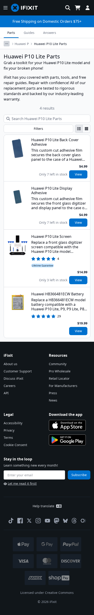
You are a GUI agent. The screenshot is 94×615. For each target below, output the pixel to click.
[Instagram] (38, 520)
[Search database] (67, 7)
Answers (49, 32)
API (6, 393)
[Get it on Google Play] (67, 439)
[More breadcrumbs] (7, 43)
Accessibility (13, 423)
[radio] (79, 129)
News (53, 400)
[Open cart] (77, 7)
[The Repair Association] (83, 520)
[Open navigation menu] (5, 7)
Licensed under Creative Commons (47, 592)
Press (53, 393)
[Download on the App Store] (67, 425)
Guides (29, 32)
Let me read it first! (22, 483)
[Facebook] (20, 520)
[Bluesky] (65, 520)
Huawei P (22, 44)
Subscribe (79, 475)
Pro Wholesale (59, 371)
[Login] (87, 7)
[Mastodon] (56, 520)
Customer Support (18, 371)
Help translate (43, 506)
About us (10, 364)
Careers (10, 386)
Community (57, 364)
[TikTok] (11, 520)
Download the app (65, 414)
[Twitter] (29, 520)
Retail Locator (59, 378)
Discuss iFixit (13, 378)
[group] (82, 129)
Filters (38, 128)
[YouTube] (47, 520)
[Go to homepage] (26, 8)
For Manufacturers (63, 386)
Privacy (9, 430)
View (78, 174)
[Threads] (74, 520)
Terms (8, 437)
